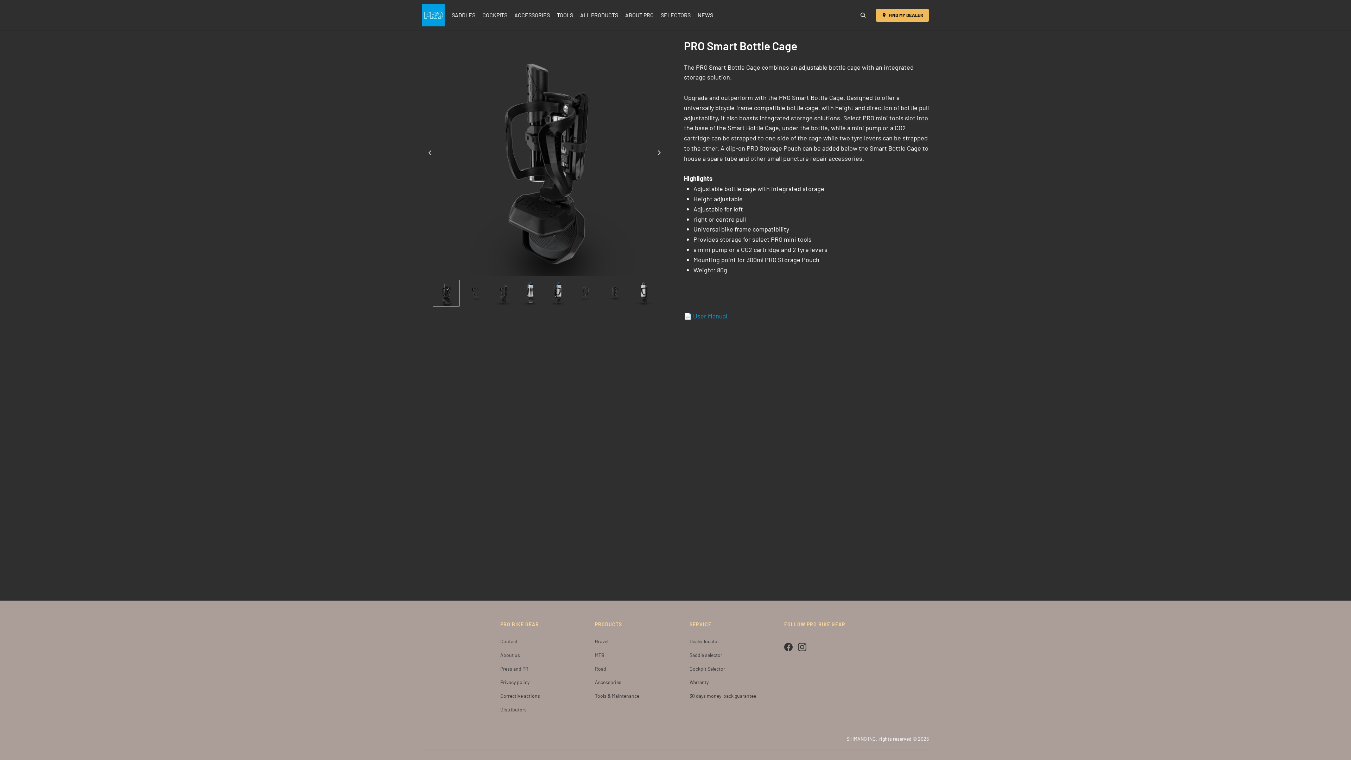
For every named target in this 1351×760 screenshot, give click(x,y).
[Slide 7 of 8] (615, 293)
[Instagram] (802, 647)
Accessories (608, 682)
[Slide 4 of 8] (530, 293)
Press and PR (514, 669)
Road (600, 669)
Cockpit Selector (707, 669)
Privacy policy (514, 682)
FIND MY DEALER (906, 15)
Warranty (699, 682)
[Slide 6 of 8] (587, 293)
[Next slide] (661, 154)
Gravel (601, 641)
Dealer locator (704, 641)
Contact (509, 641)
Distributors (513, 709)
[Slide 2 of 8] (474, 293)
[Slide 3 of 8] (502, 293)
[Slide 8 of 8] (643, 293)
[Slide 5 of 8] (558, 293)
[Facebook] (788, 647)
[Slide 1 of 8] (446, 293)
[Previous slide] (428, 154)
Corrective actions (520, 696)
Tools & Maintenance (617, 696)
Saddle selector (706, 655)
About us (510, 655)
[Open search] (863, 15)
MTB (599, 655)
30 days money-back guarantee (723, 696)
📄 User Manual (705, 316)
